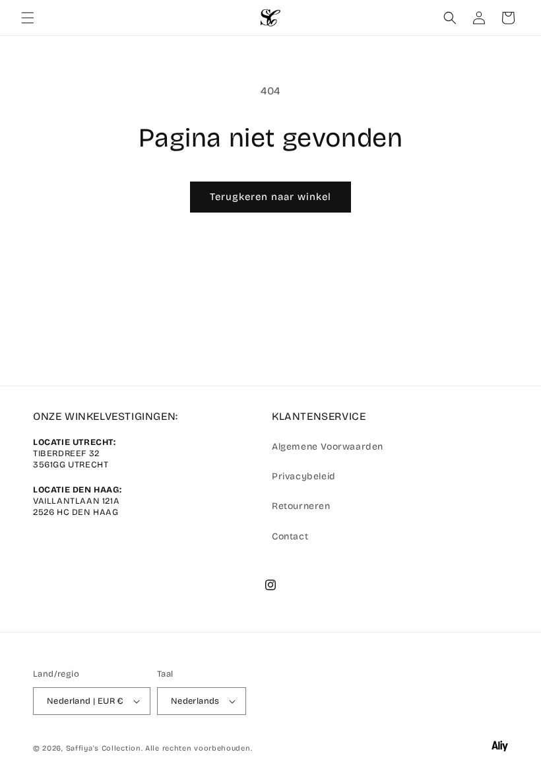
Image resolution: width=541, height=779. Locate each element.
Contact (290, 536)
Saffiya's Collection (103, 748)
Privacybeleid (304, 476)
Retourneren (301, 506)
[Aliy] (500, 748)
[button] (27, 17)
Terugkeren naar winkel (270, 197)
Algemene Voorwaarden (327, 446)
